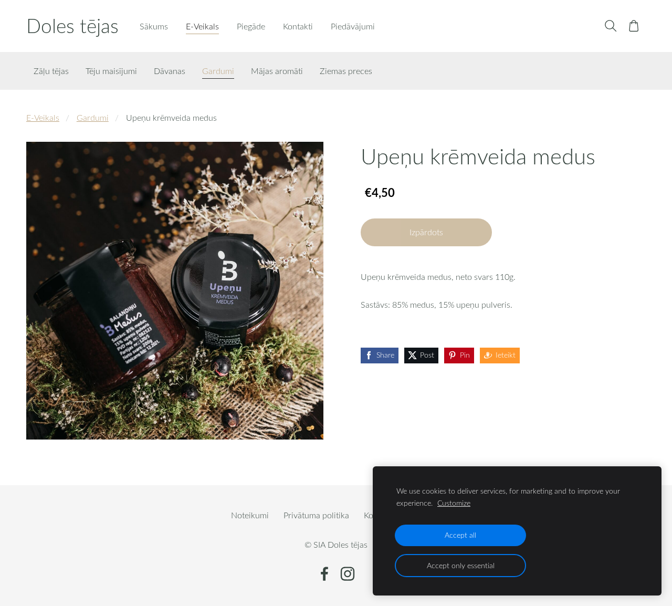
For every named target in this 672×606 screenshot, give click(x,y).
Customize (453, 503)
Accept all (460, 535)
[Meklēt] (610, 26)
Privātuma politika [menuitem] (316, 515)
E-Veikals (42, 117)
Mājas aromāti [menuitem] (277, 71)
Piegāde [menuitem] (251, 26)
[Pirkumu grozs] (634, 26)
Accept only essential (461, 565)
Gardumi (93, 117)
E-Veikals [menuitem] (202, 26)
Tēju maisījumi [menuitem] (111, 71)
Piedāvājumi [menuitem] (353, 26)
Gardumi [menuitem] (218, 71)
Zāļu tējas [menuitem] (51, 71)
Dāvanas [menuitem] (169, 71)
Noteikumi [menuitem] (250, 515)
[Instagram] (347, 574)
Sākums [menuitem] (154, 26)
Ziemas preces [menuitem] (346, 71)
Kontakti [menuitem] (298, 26)
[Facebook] (324, 574)
